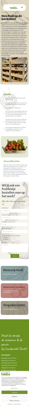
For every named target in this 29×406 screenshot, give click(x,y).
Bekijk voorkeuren (14, 400)
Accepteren (14, 392)
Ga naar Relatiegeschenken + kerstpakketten (11, 291)
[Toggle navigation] (22, 7)
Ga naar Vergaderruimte (10, 309)
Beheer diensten (14, 388)
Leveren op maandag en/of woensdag (11, 235)
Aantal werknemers (6, 228)
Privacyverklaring (17, 404)
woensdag (5, 239)
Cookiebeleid (10, 404)
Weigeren (14, 396)
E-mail (3, 221)
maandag (5, 237)
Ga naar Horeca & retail (9, 274)
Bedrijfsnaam (5, 208)
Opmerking (4, 242)
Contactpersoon (5, 215)
